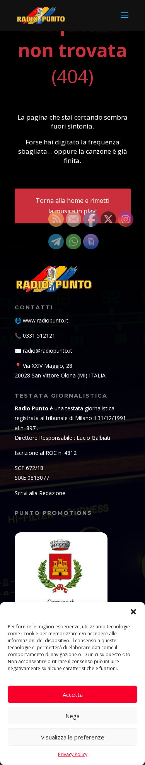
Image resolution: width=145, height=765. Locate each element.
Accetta (73, 694)
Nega (72, 716)
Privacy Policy (72, 754)
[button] (133, 612)
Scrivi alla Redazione (40, 493)
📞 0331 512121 (35, 335)
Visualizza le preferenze (72, 737)
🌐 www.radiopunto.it (41, 320)
